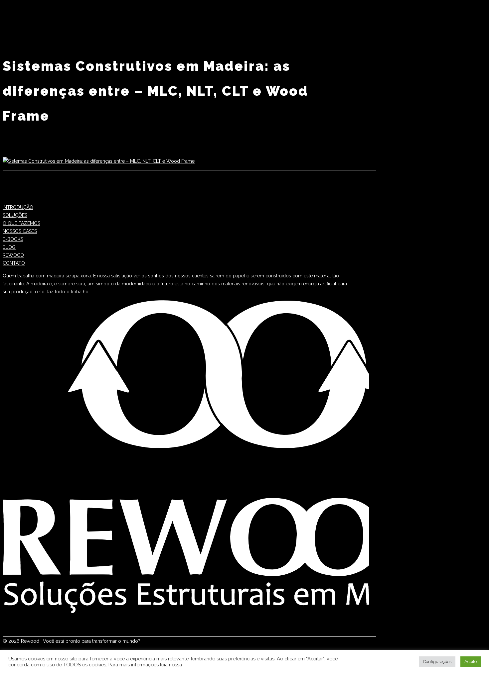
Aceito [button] (470, 661)
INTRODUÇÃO (18, 207)
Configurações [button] (437, 661)
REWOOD (13, 255)
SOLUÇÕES (15, 215)
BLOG (9, 247)
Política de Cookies (204, 664)
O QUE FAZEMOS (21, 223)
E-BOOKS (13, 239)
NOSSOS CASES (20, 231)
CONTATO (14, 263)
